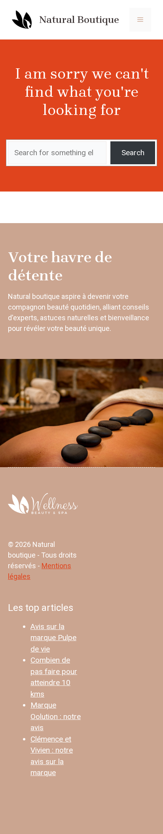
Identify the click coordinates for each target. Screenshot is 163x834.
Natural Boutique (79, 19)
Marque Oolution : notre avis (55, 716)
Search (132, 152)
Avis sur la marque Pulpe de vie (53, 638)
